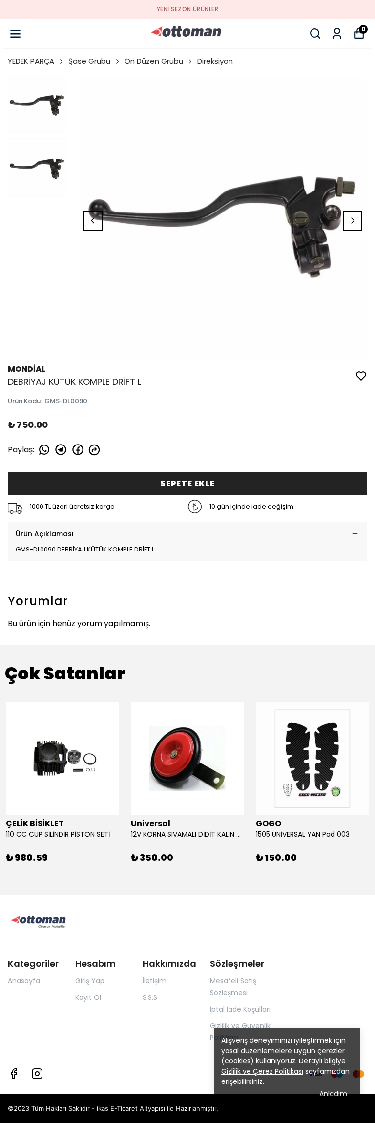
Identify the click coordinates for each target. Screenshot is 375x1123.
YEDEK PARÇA (31, 61)
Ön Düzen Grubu (154, 61)
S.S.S (150, 997)
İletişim (155, 981)
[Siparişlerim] (337, 33)
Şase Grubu (89, 61)
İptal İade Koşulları (240, 1009)
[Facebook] (14, 1074)
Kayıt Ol (88, 997)
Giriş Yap (89, 981)
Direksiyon (215, 61)
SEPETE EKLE (187, 483)
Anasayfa (24, 981)
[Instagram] (37, 1074)
